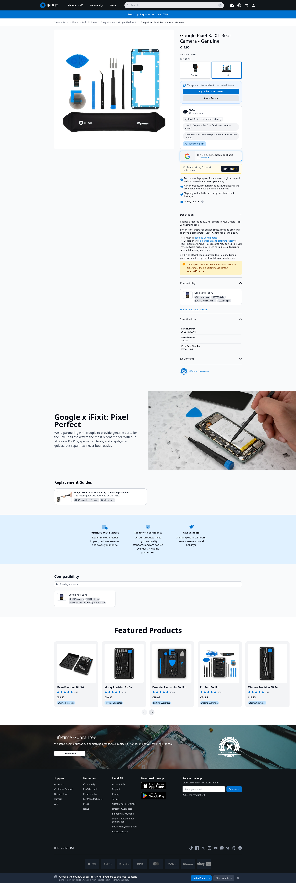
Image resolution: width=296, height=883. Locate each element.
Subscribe (234, 789)
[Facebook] (197, 848)
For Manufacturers (93, 798)
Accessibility (118, 784)
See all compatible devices (193, 309)
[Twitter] (203, 848)
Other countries (224, 878)
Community (89, 784)
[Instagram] (209, 848)
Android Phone (89, 22)
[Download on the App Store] (153, 785)
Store (57, 22)
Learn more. (203, 157)
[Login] (253, 5)
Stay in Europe (211, 98)
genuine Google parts (205, 237)
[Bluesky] (227, 848)
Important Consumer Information (123, 820)
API (56, 803)
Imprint (116, 789)
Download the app (152, 778)
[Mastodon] (222, 848)
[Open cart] (247, 5)
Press (86, 803)
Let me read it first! (195, 794)
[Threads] (234, 848)
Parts (65, 22)
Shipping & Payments (123, 813)
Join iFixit (230, 168)
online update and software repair (216, 240)
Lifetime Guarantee (122, 808)
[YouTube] (216, 848)
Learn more (70, 753)
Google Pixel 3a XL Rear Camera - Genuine (162, 22)
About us (59, 784)
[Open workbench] (232, 5)
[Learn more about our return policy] (202, 201)
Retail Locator (90, 794)
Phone (75, 22)
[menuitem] (75, 5)
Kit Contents (187, 358)
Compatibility (187, 283)
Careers (58, 798)
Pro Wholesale (90, 789)
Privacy (115, 794)
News (86, 808)
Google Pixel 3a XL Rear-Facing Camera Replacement (102, 492)
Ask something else (195, 143)
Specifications (188, 319)
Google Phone (108, 22)
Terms (115, 798)
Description (187, 214)
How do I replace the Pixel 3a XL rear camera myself (208, 127)
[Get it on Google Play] (153, 795)
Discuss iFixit (61, 794)
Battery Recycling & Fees (125, 826)
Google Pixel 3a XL (127, 22)
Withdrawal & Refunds (124, 803)
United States (200, 878)
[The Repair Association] (240, 848)
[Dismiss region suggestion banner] (238, 878)
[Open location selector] (239, 5)
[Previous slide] (144, 712)
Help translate (61, 848)
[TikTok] (191, 848)
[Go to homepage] (50, 5)
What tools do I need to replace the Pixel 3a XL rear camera (211, 136)
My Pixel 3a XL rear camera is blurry (203, 119)
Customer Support (63, 789)
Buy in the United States (210, 91)
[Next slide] (151, 712)
